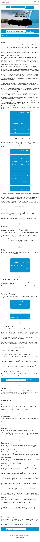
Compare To (21, 7)
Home (8, 7)
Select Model (14, 7)
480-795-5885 (37, 3)
